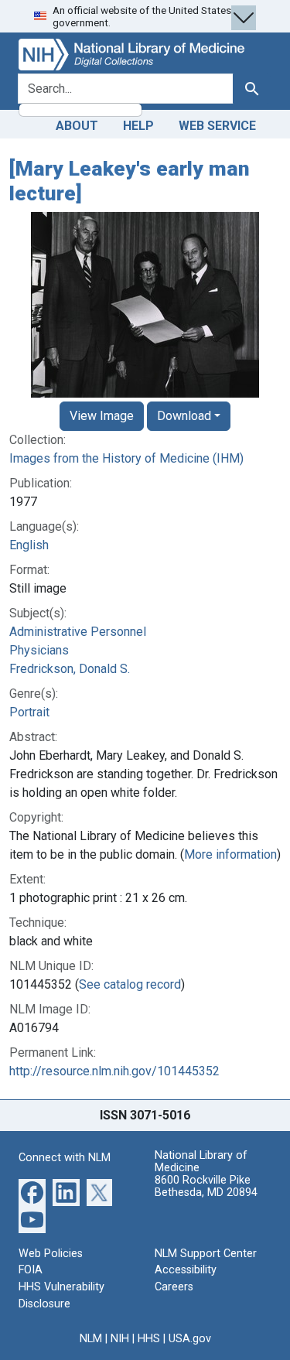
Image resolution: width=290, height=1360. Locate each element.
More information (230, 854)
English (29, 545)
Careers (174, 1286)
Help (138, 125)
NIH (120, 1338)
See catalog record (130, 984)
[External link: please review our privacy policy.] (32, 1191)
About (77, 125)
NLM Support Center (206, 1253)
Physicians (39, 650)
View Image (102, 415)
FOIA (31, 1269)
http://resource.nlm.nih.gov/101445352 (114, 1071)
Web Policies (51, 1253)
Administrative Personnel (77, 631)
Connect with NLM (65, 1157)
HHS (149, 1338)
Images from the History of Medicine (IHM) (126, 458)
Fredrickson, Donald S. (69, 668)
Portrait (29, 712)
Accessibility (186, 1269)
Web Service (217, 125)
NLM (91, 1338)
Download (184, 415)
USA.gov (190, 1338)
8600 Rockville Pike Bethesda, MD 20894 (206, 1186)
